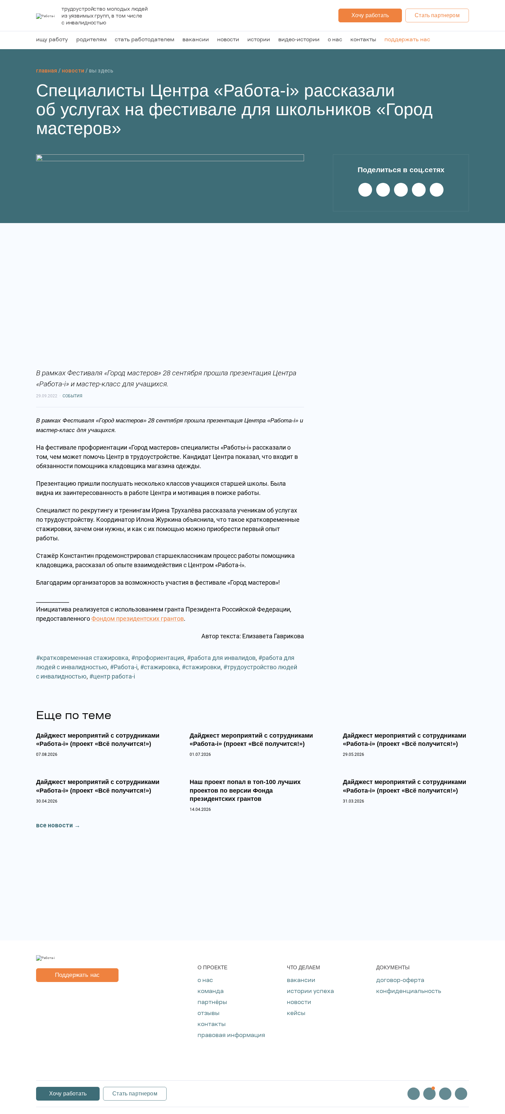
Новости (228, 40)
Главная (46, 70)
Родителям (91, 40)
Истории (258, 40)
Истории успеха (310, 991)
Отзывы (209, 1013)
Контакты (363, 40)
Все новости (54, 825)
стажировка (161, 667)
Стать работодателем (144, 40)
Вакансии (195, 40)
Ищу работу (52, 40)
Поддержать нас (407, 40)
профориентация (159, 657)
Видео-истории (298, 40)
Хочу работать (370, 15)
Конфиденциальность (408, 991)
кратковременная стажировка (84, 657)
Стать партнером (437, 15)
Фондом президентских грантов (137, 618)
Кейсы (296, 1013)
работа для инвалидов (223, 657)
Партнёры (212, 1002)
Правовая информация (231, 1035)
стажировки (203, 667)
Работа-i (125, 667)
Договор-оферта (400, 980)
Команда (211, 991)
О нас (335, 40)
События (72, 396)
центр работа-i (114, 676)
